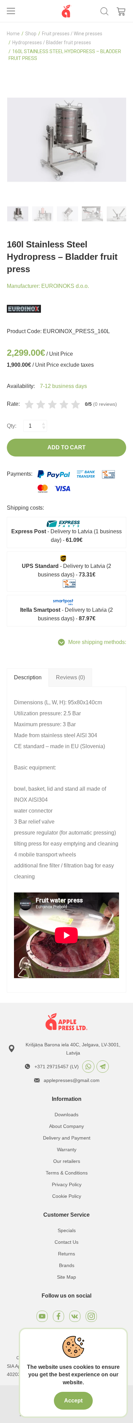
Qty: (11, 426)
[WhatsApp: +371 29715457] (88, 1066)
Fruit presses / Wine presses (72, 33)
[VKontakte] (74, 1316)
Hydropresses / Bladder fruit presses (51, 42)
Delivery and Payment (66, 1138)
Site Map (66, 1277)
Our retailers (66, 1161)
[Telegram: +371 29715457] (103, 1066)
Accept (73, 1400)
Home (13, 33)
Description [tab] (28, 677)
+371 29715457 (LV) (56, 1066)
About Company (66, 1126)
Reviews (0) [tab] (70, 677)
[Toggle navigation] (11, 11)
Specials (67, 1230)
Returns (66, 1253)
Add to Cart (66, 447)
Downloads (66, 1114)
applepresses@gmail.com (72, 1080)
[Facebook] (58, 1316)
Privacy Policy (67, 1184)
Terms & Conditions (67, 1173)
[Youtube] (42, 1316)
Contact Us (66, 1242)
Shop (30, 33)
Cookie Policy (66, 1196)
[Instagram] (91, 1316)
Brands (66, 1265)
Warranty (66, 1149)
